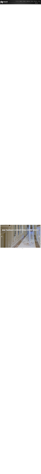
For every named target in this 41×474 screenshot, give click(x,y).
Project (32, 1)
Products (24, 1)
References (35, 1)
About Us (21, 1)
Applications (28, 1)
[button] (18, 248)
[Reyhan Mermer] (4, 2)
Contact (39, 1)
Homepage (17, 1)
